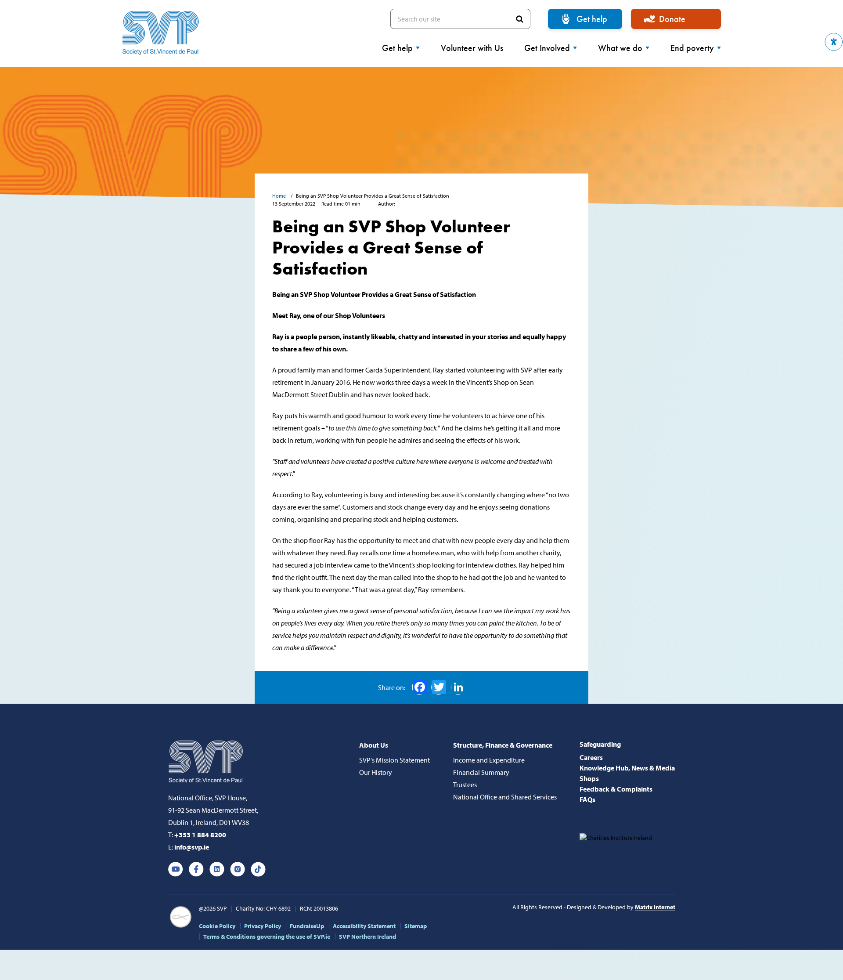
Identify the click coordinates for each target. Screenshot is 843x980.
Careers (591, 757)
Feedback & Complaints (616, 789)
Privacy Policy (262, 926)
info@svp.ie (191, 847)
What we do (620, 48)
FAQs (587, 799)
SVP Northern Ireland (367, 936)
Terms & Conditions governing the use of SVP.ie (266, 936)
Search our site (460, 19)
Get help (591, 19)
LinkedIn (457, 687)
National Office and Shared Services (505, 796)
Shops (589, 778)
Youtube (175, 869)
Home (279, 195)
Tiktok (258, 869)
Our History (375, 772)
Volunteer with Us (472, 48)
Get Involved (547, 48)
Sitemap (415, 926)
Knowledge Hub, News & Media (627, 767)
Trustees (465, 784)
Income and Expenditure (489, 760)
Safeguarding (600, 744)
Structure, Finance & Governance (502, 745)
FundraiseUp (307, 926)
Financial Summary (481, 772)
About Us (373, 745)
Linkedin (216, 869)
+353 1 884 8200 (200, 834)
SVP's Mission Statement (394, 760)
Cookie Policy (217, 926)
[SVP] (206, 760)
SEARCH (519, 18)
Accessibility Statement (364, 926)
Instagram (237, 869)
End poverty (692, 48)
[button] (834, 42)
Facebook (419, 687)
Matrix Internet (655, 907)
